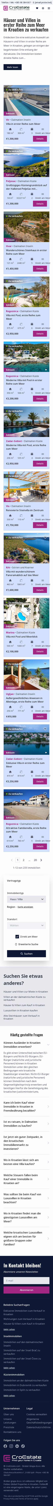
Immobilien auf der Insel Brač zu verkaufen (22, 1352)
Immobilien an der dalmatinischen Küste (26, 1380)
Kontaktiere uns (12, 1432)
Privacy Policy (9, 1498)
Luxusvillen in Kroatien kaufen (21, 1010)
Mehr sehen (9, 1329)
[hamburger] (49, 8)
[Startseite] (16, 8)
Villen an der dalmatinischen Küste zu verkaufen (24, 998)
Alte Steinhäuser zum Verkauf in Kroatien (22, 1017)
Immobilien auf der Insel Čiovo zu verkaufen (22, 1360)
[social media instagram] (11, 1446)
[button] (26, 1044)
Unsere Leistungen (10, 1420)
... (29, 860)
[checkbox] (17, 936)
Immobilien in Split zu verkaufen (22, 1390)
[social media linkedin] (17, 1446)
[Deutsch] (43, 8)
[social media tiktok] (23, 1446)
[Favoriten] (37, 8)
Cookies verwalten (36, 1414)
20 (35, 860)
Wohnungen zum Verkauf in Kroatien (24, 1319)
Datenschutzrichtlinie (37, 1427)
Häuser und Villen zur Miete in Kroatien (26, 991)
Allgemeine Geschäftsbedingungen (37, 1420)
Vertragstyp (14, 880)
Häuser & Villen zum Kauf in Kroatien (24, 1005)
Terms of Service (26, 1498)
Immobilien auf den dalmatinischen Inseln (23, 1343)
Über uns (9, 1414)
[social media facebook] (5, 1446)
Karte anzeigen (25, 906)
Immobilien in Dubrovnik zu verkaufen (25, 1385)
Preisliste (9, 1427)
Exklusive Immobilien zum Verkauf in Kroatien (24, 1312)
